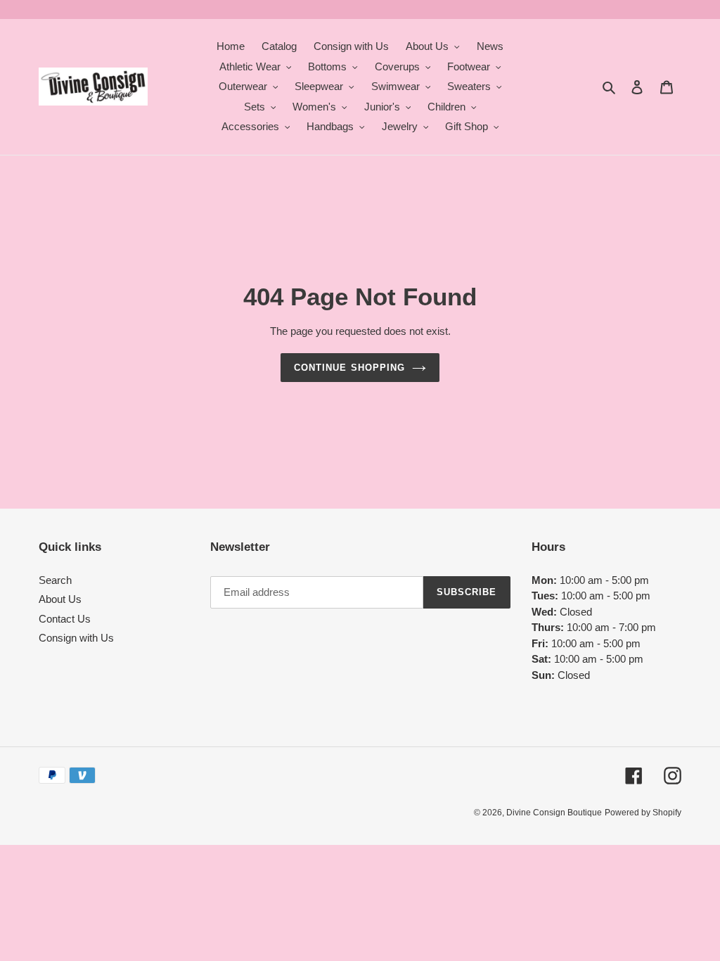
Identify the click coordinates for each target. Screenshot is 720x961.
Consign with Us (76, 638)
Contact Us (65, 619)
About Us (60, 599)
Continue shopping (349, 367)
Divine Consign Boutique (554, 812)
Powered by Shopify (643, 812)
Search (55, 580)
